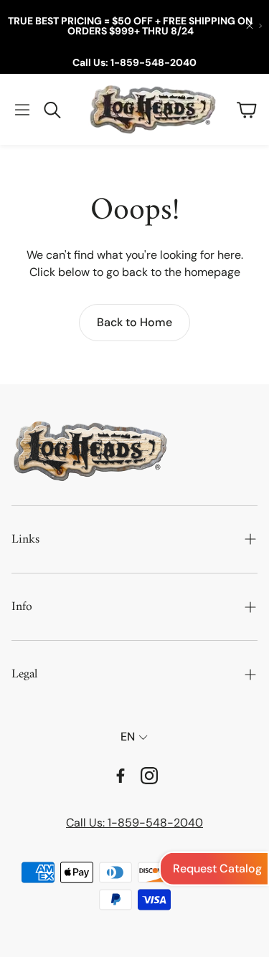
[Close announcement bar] (249, 26)
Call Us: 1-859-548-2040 (134, 62)
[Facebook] (120, 775)
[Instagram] (149, 775)
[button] (22, 109)
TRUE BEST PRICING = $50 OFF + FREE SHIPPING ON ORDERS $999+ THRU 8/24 (130, 25)
